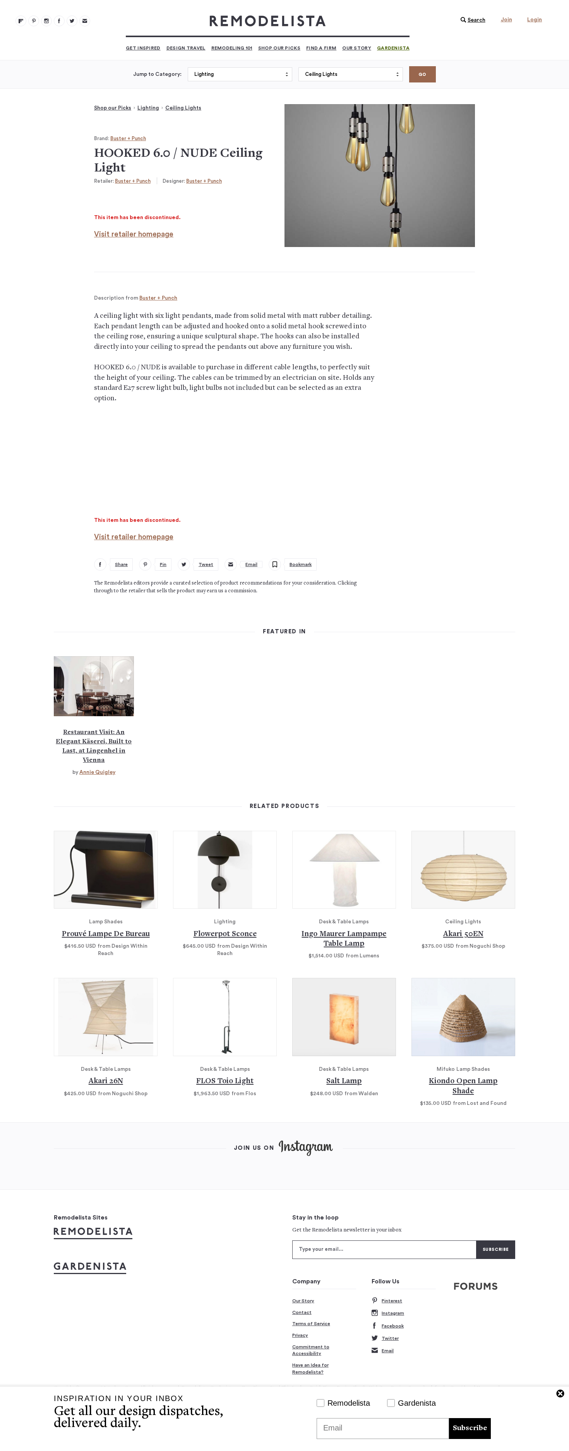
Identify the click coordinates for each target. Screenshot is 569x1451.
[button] (471, 20)
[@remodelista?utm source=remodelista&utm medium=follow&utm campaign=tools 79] (20, 20)
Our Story (356, 48)
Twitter (390, 1338)
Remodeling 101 (231, 48)
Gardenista (393, 48)
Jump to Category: (157, 74)
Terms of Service (311, 1323)
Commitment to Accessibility (310, 1350)
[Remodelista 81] (46, 20)
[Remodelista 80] (33, 20)
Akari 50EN (463, 934)
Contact (302, 1312)
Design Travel (186, 48)
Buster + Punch (128, 138)
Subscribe (470, 1428)
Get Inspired (143, 48)
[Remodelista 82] (59, 20)
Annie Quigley (97, 772)
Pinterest (392, 1300)
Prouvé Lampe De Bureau (106, 934)
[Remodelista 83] (72, 20)
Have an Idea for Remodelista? (310, 1368)
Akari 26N (106, 1081)
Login (534, 19)
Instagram (393, 1313)
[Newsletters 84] (84, 20)
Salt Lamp (344, 1081)
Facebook (393, 1326)
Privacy (300, 1335)
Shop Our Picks (279, 48)
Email (388, 1350)
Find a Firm (321, 48)
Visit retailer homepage (133, 234)
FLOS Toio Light (225, 1081)
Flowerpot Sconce (225, 934)
